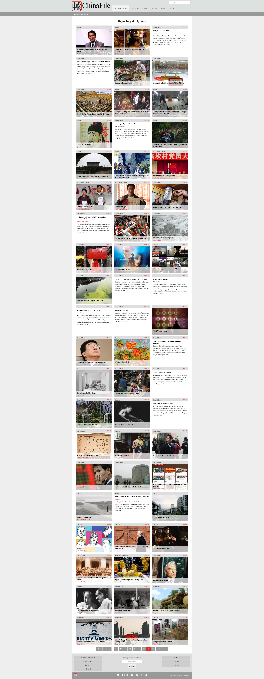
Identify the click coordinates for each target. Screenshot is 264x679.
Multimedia (153, 8)
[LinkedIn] (117, 675)
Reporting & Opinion (120, 8)
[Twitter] (127, 675)
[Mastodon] (141, 675)
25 (144, 649)
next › (159, 649)
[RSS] (146, 675)
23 (135, 649)
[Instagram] (132, 675)
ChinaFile (92, 6)
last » (165, 649)
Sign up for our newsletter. (132, 658)
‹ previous (107, 649)
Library (144, 8)
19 (116, 649)
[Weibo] (137, 675)
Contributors (172, 8)
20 (121, 649)
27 (153, 649)
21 (125, 649)
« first (99, 649)
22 (130, 649)
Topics (163, 8)
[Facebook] (122, 675)
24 (139, 649)
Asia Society (186, 675)
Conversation (134, 8)
